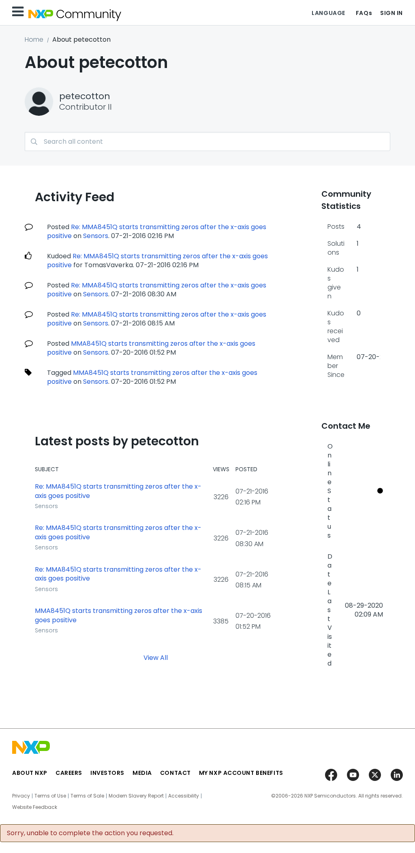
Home (34, 39)
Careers (69, 773)
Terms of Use (50, 795)
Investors (107, 773)
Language (328, 13)
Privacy (21, 795)
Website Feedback (34, 807)
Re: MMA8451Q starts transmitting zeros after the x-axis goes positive (118, 491)
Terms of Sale (87, 795)
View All (155, 657)
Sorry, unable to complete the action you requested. (90, 833)
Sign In (391, 13)
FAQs (364, 13)
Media (142, 773)
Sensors (95, 235)
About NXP (29, 773)
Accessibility (183, 795)
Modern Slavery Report (136, 795)
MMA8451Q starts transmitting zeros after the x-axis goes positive (118, 615)
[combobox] (207, 141)
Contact (175, 773)
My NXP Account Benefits (241, 773)
